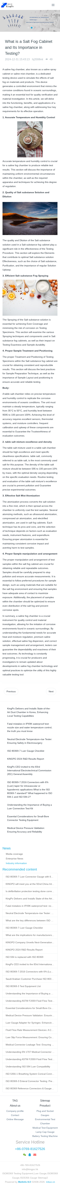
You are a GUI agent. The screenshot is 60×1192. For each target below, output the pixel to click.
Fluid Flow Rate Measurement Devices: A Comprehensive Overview (30, 1030)
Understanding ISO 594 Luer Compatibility (28, 1066)
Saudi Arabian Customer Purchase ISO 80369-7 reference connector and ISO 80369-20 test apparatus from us (30, 979)
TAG (15, 1100)
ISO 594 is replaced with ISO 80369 (24, 957)
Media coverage (14, 854)
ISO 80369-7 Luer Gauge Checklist (24, 927)
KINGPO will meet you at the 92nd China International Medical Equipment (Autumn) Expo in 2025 (30, 884)
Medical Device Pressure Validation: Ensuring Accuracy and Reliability (30, 1015)
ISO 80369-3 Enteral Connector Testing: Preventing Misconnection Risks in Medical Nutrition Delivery (30, 1081)
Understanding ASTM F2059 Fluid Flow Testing (30, 1059)
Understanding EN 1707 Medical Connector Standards (30, 1052)
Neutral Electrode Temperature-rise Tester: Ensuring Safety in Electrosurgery (30, 913)
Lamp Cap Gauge (45, 1132)
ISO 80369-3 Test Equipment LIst (23, 986)
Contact (15, 1115)
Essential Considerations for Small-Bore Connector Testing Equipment (30, 1008)
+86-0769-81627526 (30, 1149)
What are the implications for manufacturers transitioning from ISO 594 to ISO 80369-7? (30, 935)
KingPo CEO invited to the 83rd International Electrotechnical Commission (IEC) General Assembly (30, 964)
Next (51, 691)
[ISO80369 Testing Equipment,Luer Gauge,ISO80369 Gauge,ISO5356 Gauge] (9, 5)
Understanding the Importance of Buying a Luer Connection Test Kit (30, 993)
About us (15, 1105)
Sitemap (45, 1100)
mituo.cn (50, 1182)
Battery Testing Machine (45, 1136)
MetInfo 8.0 (24, 1182)
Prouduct (45, 1105)
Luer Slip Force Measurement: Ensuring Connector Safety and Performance (30, 1037)
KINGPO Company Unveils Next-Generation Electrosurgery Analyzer (30, 942)
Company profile (15, 1111)
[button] (4, 21)
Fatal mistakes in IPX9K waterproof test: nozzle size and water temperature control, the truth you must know (30, 906)
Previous (11, 691)
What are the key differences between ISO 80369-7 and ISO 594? (30, 920)
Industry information (16, 863)
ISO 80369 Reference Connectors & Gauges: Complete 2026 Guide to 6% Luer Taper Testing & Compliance (30, 1088)
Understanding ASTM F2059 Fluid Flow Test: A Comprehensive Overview (30, 1000)
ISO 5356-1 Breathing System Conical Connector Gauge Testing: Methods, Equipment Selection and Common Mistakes (30, 1074)
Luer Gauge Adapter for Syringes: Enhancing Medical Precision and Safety (30, 1022)
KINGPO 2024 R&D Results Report (24, 949)
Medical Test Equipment (45, 1127)
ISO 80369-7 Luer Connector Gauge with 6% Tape (30, 876)
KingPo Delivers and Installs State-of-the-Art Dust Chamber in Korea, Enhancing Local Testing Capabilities (30, 898)
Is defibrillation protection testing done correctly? (30, 891)
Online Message (15, 1119)
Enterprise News (14, 858)
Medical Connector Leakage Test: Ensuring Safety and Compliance (30, 1044)
